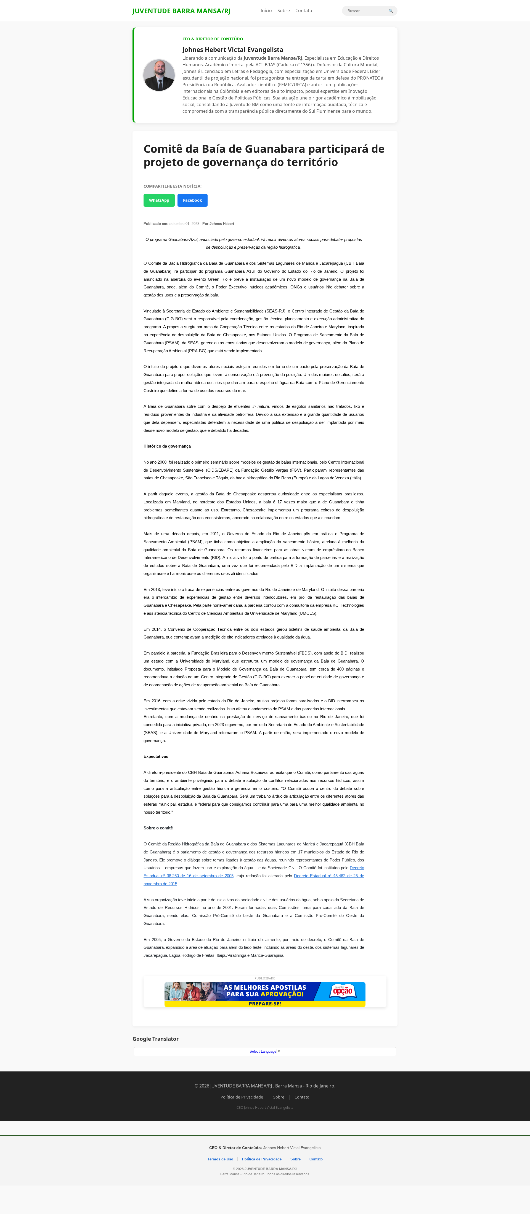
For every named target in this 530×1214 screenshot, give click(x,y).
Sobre (283, 10)
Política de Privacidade (242, 1097)
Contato (303, 10)
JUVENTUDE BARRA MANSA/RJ (181, 10)
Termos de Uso (220, 1159)
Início (266, 10)
